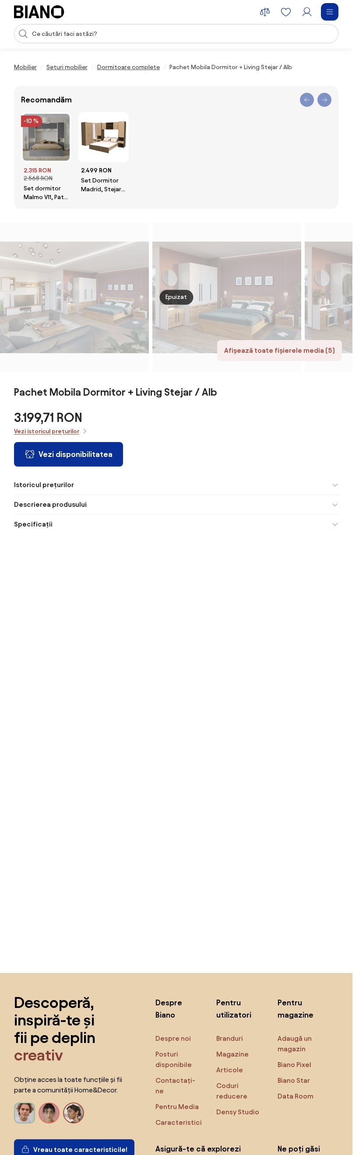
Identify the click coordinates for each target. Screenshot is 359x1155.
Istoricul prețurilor (44, 484)
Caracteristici (178, 1122)
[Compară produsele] (265, 12)
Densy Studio (237, 1112)
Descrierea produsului (50, 504)
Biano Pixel (294, 1064)
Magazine (232, 1054)
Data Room (295, 1096)
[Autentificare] (307, 12)
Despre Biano (168, 1008)
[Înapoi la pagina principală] (39, 11)
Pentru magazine (295, 1008)
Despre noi (173, 1038)
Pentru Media (177, 1106)
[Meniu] (329, 12)
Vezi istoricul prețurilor (46, 431)
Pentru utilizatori (233, 1008)
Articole (229, 1070)
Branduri (229, 1038)
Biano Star (294, 1080)
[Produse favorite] (286, 12)
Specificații (33, 524)
